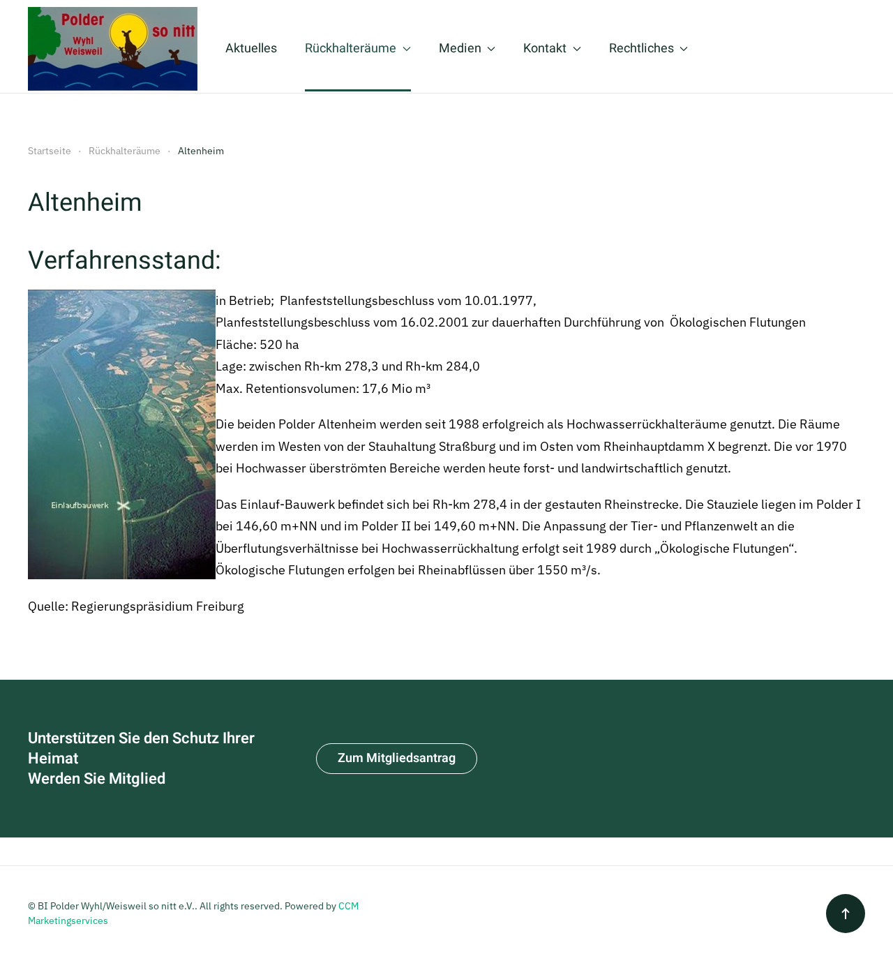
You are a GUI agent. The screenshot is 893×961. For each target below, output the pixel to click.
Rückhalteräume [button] (350, 48)
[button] (845, 913)
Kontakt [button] (544, 48)
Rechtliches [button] (641, 48)
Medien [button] (460, 48)
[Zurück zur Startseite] (112, 49)
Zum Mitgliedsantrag (397, 758)
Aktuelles (251, 48)
